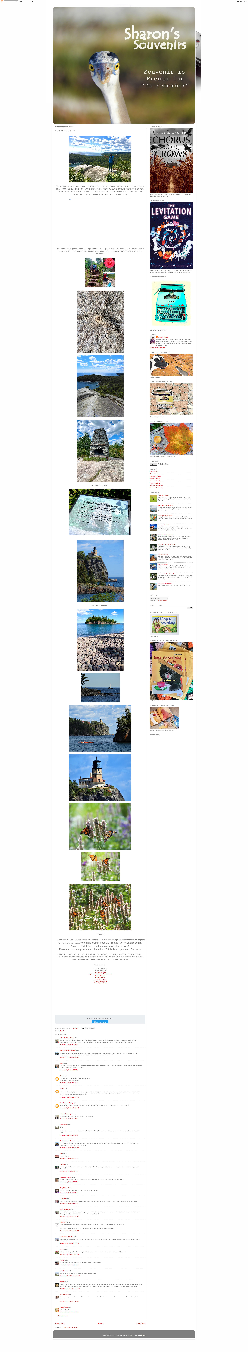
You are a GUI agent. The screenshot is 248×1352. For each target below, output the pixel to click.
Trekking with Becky (66, 1103)
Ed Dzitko (63, 1198)
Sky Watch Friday (100, 972)
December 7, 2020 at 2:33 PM (69, 1070)
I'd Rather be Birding (100, 981)
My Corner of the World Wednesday (100, 974)
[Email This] (86, 1028)
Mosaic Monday (100, 976)
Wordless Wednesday (156, 487)
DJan (61, 1063)
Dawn (61, 1076)
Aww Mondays (154, 471)
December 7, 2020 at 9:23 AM (69, 1044)
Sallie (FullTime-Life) (66, 1038)
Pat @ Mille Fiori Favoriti (68, 1050)
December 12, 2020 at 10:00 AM (70, 1276)
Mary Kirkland (64, 1188)
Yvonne (62, 1281)
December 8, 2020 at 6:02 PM (69, 1182)
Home (100, 1323)
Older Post (140, 1323)
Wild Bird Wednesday (100, 968)
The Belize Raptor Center (165, 534)
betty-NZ (62, 1222)
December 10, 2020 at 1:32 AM (69, 1216)
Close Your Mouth (163, 495)
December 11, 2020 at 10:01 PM (70, 1254)
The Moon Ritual (163, 564)
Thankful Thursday (155, 481)
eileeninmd (63, 1124)
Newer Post (60, 1323)
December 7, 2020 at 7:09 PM (69, 1082)
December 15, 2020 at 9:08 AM (69, 1312)
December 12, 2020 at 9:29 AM (69, 1265)
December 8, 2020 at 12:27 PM (69, 1147)
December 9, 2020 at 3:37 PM (69, 1203)
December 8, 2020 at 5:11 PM (69, 1171)
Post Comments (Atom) (71, 1327)
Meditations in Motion (67, 1141)
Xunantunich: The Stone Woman (168, 574)
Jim (61, 1153)
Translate (164, 600)
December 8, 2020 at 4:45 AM (69, 1135)
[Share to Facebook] (92, 1028)
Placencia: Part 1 (163, 554)
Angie (62, 1088)
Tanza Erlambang (65, 1114)
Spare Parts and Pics (66, 1236)
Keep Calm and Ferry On (165, 505)
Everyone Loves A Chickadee (166, 544)
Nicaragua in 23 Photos (165, 525)
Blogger (143, 1335)
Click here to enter (100, 1022)
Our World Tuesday (100, 970)
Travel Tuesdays (100, 977)
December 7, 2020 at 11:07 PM (69, 1097)
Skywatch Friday (155, 478)
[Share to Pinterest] (94, 1028)
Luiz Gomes (64, 1271)
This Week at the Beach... (165, 583)
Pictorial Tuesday (100, 979)
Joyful (62, 1249)
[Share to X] (90, 1028)
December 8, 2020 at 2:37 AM (69, 1118)
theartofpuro (64, 1307)
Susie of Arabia (65, 1209)
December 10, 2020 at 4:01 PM (69, 1230)
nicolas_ (130, 1335)
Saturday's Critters (100, 983)
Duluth (62, 1031)
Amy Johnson (64, 1294)
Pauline (62, 1164)
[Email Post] (82, 1028)
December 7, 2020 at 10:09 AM (69, 1057)
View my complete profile (157, 347)
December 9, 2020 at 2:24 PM (69, 1193)
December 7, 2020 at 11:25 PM (69, 1108)
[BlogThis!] (88, 1028)
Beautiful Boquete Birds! (165, 515)
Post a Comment (63, 1316)
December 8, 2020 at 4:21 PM (69, 1158)
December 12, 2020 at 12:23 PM (70, 1288)
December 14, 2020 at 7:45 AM (69, 1301)
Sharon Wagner (163, 337)
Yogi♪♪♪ (62, 1260)
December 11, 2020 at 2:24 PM (69, 1243)
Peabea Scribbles (65, 1177)
